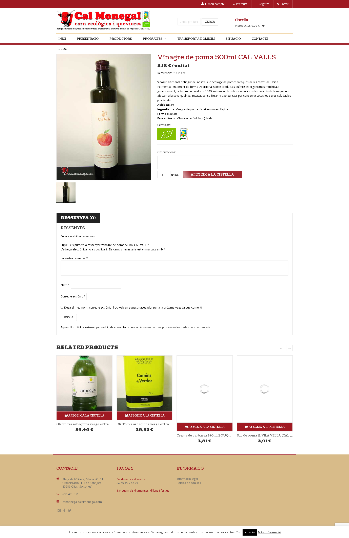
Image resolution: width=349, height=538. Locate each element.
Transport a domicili (196, 39)
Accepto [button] (250, 532)
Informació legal (187, 479)
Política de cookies (189, 483)
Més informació (269, 532)
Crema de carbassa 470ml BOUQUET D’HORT (213, 435)
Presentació (88, 39)
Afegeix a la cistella (212, 174)
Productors (120, 39)
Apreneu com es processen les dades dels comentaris (175, 327)
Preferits (241, 4)
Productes (152, 39)
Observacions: (167, 152)
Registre (264, 4)
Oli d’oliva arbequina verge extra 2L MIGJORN (93, 424)
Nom (65, 285)
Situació (233, 39)
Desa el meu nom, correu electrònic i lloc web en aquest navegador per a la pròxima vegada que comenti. (133, 307)
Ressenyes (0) (78, 218)
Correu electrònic (73, 296)
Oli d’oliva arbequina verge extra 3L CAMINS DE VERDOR (162, 424)
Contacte (260, 39)
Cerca (210, 22)
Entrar (284, 4)
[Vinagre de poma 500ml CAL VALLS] (103, 117)
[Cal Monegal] (103, 20)
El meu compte (215, 4)
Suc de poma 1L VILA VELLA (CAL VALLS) (269, 435)
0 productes (247, 25)
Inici (62, 39)
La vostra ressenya (74, 258)
